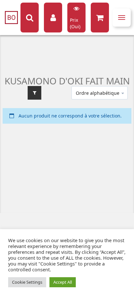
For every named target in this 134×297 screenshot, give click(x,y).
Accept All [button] (62, 282)
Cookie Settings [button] (27, 282)
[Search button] (30, 17)
